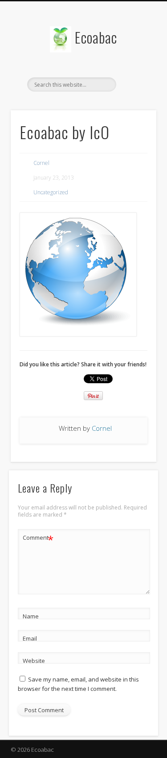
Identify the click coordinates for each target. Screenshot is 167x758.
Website (34, 661)
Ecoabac (96, 37)
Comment (38, 538)
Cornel (41, 163)
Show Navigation (135, 79)
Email (30, 638)
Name (31, 616)
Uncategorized (50, 192)
